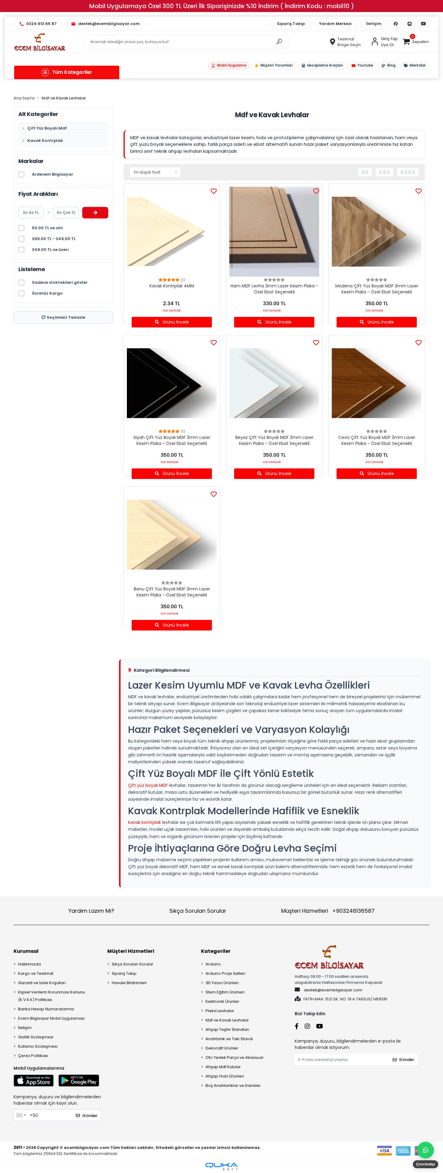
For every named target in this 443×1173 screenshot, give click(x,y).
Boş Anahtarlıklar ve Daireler (233, 1085)
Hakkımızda (29, 964)
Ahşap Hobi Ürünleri (225, 1076)
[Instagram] (409, 23)
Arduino (213, 964)
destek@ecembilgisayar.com (333, 990)
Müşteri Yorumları (276, 65)
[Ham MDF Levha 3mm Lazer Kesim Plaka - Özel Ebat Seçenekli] (274, 232)
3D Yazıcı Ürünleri (222, 983)
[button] (415, 42)
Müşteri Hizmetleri (328, 911)
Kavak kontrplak (144, 822)
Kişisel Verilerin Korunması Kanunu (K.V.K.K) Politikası (51, 996)
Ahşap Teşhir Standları (227, 1029)
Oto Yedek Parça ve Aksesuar (235, 1057)
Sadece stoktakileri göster (60, 282)
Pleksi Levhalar (220, 1011)
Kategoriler (216, 951)
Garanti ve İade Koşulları (42, 983)
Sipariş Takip (291, 24)
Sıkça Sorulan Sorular (197, 911)
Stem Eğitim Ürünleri (225, 992)
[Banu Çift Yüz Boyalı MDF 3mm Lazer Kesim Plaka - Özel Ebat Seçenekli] (172, 535)
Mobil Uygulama (231, 65)
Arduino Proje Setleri (225, 973)
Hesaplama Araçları (325, 65)
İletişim (374, 24)
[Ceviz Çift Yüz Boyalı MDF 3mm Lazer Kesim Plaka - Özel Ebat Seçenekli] (377, 383)
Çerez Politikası (33, 1056)
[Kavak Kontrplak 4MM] (172, 232)
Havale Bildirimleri (129, 983)
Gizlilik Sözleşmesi (35, 1037)
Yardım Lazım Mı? (91, 911)
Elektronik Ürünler (222, 1001)
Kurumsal (26, 951)
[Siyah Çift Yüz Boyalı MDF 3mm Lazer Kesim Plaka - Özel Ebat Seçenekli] (172, 383)
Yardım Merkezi (335, 24)
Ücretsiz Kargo (47, 293)
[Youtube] (423, 23)
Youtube (365, 65)
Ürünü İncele (175, 322)
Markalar (417, 65)
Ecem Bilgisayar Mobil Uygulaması (51, 1018)
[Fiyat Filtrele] (95, 212)
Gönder (89, 1115)
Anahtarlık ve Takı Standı (229, 1039)
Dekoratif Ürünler (222, 1048)
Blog (391, 65)
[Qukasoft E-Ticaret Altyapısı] (221, 1166)
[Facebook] (395, 23)
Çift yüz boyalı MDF (148, 785)
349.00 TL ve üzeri (50, 249)
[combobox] (21, 1115)
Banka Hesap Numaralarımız (46, 1009)
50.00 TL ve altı (47, 228)
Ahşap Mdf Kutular (223, 1067)
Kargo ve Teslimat (35, 973)
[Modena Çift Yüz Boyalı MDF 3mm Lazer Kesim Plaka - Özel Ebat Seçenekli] (377, 232)
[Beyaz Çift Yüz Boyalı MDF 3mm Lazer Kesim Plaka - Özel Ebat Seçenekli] (274, 383)
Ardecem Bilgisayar (52, 174)
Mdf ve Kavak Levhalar (227, 1020)
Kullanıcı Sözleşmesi (38, 1046)
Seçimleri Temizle (66, 317)
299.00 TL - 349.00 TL (54, 239)
